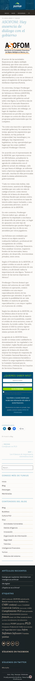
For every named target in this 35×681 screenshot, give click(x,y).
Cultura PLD (6, 516)
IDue (4, 520)
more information (16, 394)
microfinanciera (12, 620)
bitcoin (16, 602)
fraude (11, 617)
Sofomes (7, 633)
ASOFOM (16, 599)
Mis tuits (5, 668)
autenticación (24, 599)
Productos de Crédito (16, 627)
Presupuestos (5, 627)
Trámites (7, 544)
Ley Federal (4, 620)
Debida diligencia (11, 528)
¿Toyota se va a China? (11, 588)
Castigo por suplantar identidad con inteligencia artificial (16, 578)
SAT (3, 630)
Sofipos (19, 630)
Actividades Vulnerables (13, 524)
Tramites (25, 633)
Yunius (17, 18)
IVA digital (6, 584)
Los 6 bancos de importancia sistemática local (21, 454)
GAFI (15, 617)
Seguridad (8, 540)
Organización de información (15, 536)
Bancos (4, 601)
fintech (5, 617)
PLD (28, 623)
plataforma (21, 624)
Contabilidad (25, 605)
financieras (24, 614)
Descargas (21, 13)
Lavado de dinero (26, 617)
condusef (13, 605)
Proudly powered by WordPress (12, 677)
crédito (29, 608)
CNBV (5, 604)
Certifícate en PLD (9, 446)
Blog (13, 13)
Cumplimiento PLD (11, 611)
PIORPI (13, 624)
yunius (5, 636)
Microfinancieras (22, 620)
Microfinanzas (6, 624)
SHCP (15, 630)
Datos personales (27, 611)
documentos (6, 614)
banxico (10, 602)
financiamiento (15, 614)
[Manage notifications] (30, 676)
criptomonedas (23, 608)
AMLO (4, 599)
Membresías (7, 494)
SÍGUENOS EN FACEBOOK (15, 651)
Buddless (5, 512)
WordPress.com (17, 679)
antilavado (9, 599)
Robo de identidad (28, 627)
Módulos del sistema (12, 556)
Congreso (19, 605)
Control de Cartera (10, 608)
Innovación (8, 532)
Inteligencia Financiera (11, 548)
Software (17, 633)
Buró (27, 601)
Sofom (25, 629)
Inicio (7, 13)
